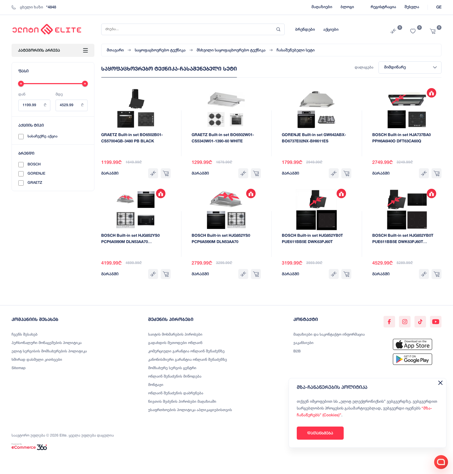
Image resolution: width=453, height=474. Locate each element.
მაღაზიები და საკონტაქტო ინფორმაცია (329, 334)
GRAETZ (35, 183)
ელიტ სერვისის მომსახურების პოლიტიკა (49, 351)
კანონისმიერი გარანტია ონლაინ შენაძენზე (187, 360)
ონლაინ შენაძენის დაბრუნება (175, 393)
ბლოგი (347, 7)
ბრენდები (305, 29)
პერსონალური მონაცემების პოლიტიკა (47, 343)
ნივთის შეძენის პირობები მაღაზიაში (182, 401)
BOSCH (34, 164)
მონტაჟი (155, 385)
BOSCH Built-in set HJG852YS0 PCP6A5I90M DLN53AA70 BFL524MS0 (130, 242)
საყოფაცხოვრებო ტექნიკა (160, 50)
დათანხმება (320, 432)
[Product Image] (135, 109)
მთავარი (115, 50)
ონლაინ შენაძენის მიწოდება (174, 376)
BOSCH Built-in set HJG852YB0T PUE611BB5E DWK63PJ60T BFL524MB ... (402, 242)
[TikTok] (420, 321)
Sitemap (19, 368)
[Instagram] (405, 321)
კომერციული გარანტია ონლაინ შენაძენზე (186, 351)
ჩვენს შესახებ (24, 334)
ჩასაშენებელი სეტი (296, 50)
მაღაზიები (321, 7)
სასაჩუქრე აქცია (42, 136)
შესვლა (412, 7)
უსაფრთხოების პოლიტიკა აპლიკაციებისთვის (190, 410)
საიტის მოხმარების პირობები (175, 334)
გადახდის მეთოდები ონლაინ (175, 343)
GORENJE (36, 173)
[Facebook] (389, 321)
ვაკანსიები (303, 343)
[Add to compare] (153, 173)
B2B (297, 351)
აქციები (330, 29)
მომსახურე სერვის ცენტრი (172, 368)
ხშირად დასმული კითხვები (37, 360)
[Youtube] (435, 321)
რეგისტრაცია (383, 7)
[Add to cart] (166, 173)
